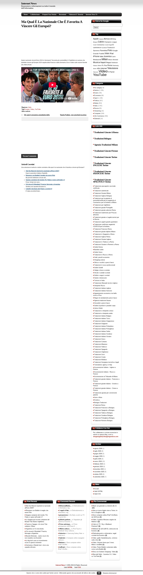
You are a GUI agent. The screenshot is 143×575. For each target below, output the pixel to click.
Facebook (104, 47)
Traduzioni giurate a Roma (106, 132)
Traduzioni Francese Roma (103, 229)
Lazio (114, 56)
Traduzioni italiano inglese (102, 288)
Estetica (97, 400)
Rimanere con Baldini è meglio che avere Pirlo (40, 175)
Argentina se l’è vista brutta (35, 529)
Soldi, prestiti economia (101, 257)
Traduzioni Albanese (100, 344)
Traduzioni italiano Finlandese (103, 326)
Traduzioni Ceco (99, 354)
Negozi (108, 62)
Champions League (110, 42)
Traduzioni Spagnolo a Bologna (104, 410)
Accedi (96, 489)
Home (26, 14)
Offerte (99, 65)
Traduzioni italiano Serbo (102, 331)
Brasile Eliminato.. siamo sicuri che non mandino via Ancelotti (37, 537)
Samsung (116, 65)
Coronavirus (100, 45)
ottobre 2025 (98, 474)
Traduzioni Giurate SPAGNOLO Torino (102, 181)
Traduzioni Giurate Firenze (106, 151)
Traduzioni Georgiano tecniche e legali (106, 362)
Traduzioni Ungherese (101, 352)
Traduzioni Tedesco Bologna (103, 413)
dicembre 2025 (99, 469)
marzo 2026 (98, 461)
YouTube (38, 109)
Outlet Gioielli (98, 267)
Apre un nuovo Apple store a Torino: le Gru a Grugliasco (104, 511)
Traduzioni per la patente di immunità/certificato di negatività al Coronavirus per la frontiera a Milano (104, 200)
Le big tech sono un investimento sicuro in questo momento (36, 541)
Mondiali (115, 59)
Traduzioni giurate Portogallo (103, 207)
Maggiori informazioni (110, 573)
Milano (110, 59)
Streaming (97, 111)
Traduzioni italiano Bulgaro (102, 316)
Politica (96, 100)
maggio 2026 (98, 456)
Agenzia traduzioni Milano (106, 145)
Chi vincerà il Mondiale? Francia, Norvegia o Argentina (43, 184)
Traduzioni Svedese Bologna (103, 415)
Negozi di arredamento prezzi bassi (105, 298)
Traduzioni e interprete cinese (103, 311)
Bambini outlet (98, 249)
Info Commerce (99, 116)
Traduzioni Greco (99, 339)
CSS (79, 567)
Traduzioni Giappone (100, 323)
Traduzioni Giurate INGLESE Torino (102, 164)
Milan (105, 59)
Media (96, 103)
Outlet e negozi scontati (102, 275)
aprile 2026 (97, 459)
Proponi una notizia (49, 14)
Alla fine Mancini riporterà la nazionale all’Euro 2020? (42, 171)
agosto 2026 (98, 448)
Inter (107, 53)
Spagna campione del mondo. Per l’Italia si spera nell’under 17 (45, 180)
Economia (97, 95)
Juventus (108, 56)
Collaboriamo (35, 14)
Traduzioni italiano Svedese (103, 334)
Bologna (95, 42)
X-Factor (111, 72)
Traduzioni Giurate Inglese (102, 239)
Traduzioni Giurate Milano (102, 193)
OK (99, 573)
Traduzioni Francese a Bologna (104, 408)
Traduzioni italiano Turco (102, 318)
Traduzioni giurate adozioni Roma (105, 210)
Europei (26, 109)
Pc (103, 65)
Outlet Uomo (98, 252)
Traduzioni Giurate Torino (105, 157)
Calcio (101, 41)
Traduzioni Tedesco (100, 347)
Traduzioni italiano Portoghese (104, 329)
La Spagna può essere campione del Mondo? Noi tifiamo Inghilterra (37, 520)
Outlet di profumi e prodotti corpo (104, 305)
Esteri (96, 93)
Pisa (105, 65)
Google (115, 50)
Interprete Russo (99, 285)
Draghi (110, 45)
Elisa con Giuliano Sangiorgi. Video (105, 552)
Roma (109, 65)
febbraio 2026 (98, 464)
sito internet (102, 68)
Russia (96, 108)
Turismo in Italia (99, 280)
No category (98, 88)
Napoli (103, 62)
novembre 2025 (99, 471)
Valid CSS (97, 494)
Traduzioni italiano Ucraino (102, 336)
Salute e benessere (100, 278)
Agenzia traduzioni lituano (102, 300)
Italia (29, 107)
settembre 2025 (99, 477)
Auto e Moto (98, 397)
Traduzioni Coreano (100, 341)
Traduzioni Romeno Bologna (103, 420)
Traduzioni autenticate (101, 191)
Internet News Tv (91, 14)
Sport (96, 98)
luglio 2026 (97, 451)
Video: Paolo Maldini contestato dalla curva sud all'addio (104, 548)
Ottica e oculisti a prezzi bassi (104, 262)
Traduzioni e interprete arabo (103, 313)
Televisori (95, 72)
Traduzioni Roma (99, 405)
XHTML (70, 567)
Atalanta (101, 39)
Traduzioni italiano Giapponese (104, 321)
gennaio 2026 (98, 466)
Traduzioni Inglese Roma (102, 237)
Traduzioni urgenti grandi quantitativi (106, 222)
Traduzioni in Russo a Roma (103, 255)
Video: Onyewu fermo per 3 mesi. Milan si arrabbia (102, 543)
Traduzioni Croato (100, 357)
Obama (95, 65)
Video (32, 109)
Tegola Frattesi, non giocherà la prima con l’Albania (73, 116)
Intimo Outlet (98, 308)
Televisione (112, 68)
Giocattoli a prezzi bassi (102, 303)
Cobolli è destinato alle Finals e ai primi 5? (39, 189)
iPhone (96, 56)
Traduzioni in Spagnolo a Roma (104, 234)
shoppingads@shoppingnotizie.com (105, 436)
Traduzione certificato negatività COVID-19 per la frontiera (104, 225)
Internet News (29, 3)
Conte (94, 45)
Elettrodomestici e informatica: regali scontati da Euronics (103, 534)
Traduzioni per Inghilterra (102, 205)
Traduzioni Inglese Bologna (103, 196)
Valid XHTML (98, 491)
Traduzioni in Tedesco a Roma (104, 242)
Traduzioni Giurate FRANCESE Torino (102, 172)
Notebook (115, 62)
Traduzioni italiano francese (103, 291)
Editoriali (97, 118)
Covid (106, 45)
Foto (110, 50)
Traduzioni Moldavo (100, 359)
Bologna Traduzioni (100, 402)
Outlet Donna (98, 247)
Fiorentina (103, 50)
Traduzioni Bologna (102, 138)
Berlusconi (108, 39)
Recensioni (62, 14)
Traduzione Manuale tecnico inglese (105, 283)
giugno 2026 (98, 453)
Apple (96, 39)
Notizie (96, 90)
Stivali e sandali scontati (102, 273)
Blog (114, 39)
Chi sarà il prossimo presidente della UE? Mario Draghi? (36, 116)
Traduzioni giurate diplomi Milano (104, 231)
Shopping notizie (99, 260)
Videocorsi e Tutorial (76, 14)
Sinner (95, 68)
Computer (97, 113)
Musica (96, 62)
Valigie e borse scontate (102, 270)
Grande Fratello (98, 53)
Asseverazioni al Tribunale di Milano (106, 376)
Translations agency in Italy (103, 365)
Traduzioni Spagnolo (100, 349)
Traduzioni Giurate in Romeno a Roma (106, 244)
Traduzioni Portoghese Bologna (104, 418)
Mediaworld (97, 59)
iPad (111, 53)
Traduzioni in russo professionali (104, 265)
